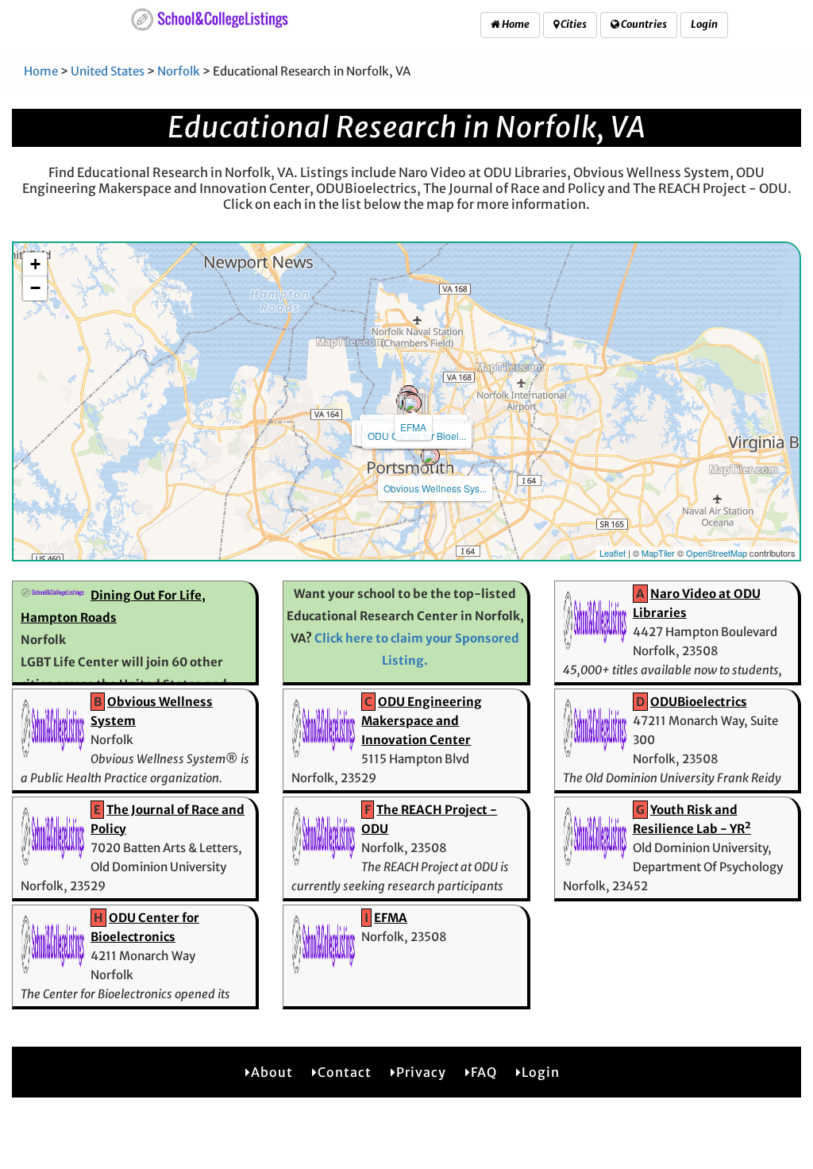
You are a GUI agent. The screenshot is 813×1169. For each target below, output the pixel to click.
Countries (643, 24)
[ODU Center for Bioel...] (412, 403)
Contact (345, 1072)
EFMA (413, 427)
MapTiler (658, 552)
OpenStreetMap (716, 552)
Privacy (421, 1072)
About (272, 1072)
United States (107, 71)
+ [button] (35, 264)
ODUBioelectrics (698, 701)
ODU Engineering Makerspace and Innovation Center (421, 720)
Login (704, 24)
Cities (573, 24)
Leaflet (612, 552)
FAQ (484, 1072)
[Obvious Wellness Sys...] (430, 455)
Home (515, 24)
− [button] (35, 288)
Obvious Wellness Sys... (435, 488)
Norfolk (178, 71)
